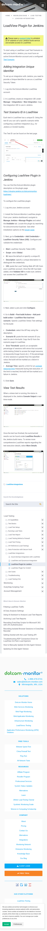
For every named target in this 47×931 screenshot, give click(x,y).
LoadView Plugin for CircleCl (21, 568)
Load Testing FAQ (14, 579)
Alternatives (23, 791)
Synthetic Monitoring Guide (23, 804)
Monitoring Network (23, 844)
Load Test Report (14, 535)
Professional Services (23, 781)
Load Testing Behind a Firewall (19, 538)
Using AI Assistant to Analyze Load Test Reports (22, 615)
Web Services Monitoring (23, 707)
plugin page (29, 230)
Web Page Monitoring (23, 712)
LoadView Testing (23, 901)
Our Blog (23, 858)
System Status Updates (23, 786)
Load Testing (9, 516)
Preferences (17, 924)
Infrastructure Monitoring (23, 721)
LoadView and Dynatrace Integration (24, 560)
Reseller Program (23, 777)
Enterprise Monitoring (23, 849)
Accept (6, 924)
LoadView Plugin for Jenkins (21, 564)
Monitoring (8, 583)
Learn (23, 795)
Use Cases (12, 572)
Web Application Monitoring (23, 716)
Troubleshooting (14, 575)
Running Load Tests (15, 531)
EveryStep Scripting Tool (13, 587)
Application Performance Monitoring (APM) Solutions (23, 731)
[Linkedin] (25, 885)
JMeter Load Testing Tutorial (23, 800)
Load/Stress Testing (23, 725)
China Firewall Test (24, 751)
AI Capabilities (13, 520)
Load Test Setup (14, 527)
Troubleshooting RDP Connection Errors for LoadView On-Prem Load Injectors (20, 640)
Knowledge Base (23, 854)
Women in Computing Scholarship (23, 809)
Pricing (23, 826)
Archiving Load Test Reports (14, 619)
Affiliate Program (23, 772)
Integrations (23, 840)
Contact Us (23, 831)
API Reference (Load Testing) (18, 546)
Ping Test (23, 756)
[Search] (40, 504)
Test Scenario (8, 60)
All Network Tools (23, 761)
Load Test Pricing (14, 542)
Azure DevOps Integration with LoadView (25, 557)
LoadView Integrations (14, 484)
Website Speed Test (23, 747)
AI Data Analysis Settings (13, 611)
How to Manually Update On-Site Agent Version (22, 645)
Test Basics (12, 523)
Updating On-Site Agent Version (16, 649)
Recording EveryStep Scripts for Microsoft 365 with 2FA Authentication (21, 624)
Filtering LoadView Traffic (13, 607)
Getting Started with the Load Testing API (20, 635)
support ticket (25, 38)
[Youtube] (30, 885)
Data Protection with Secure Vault (20, 549)
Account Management (13, 591)
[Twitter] (21, 885)
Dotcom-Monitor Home (23, 702)
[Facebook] (17, 885)
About (23, 821)
